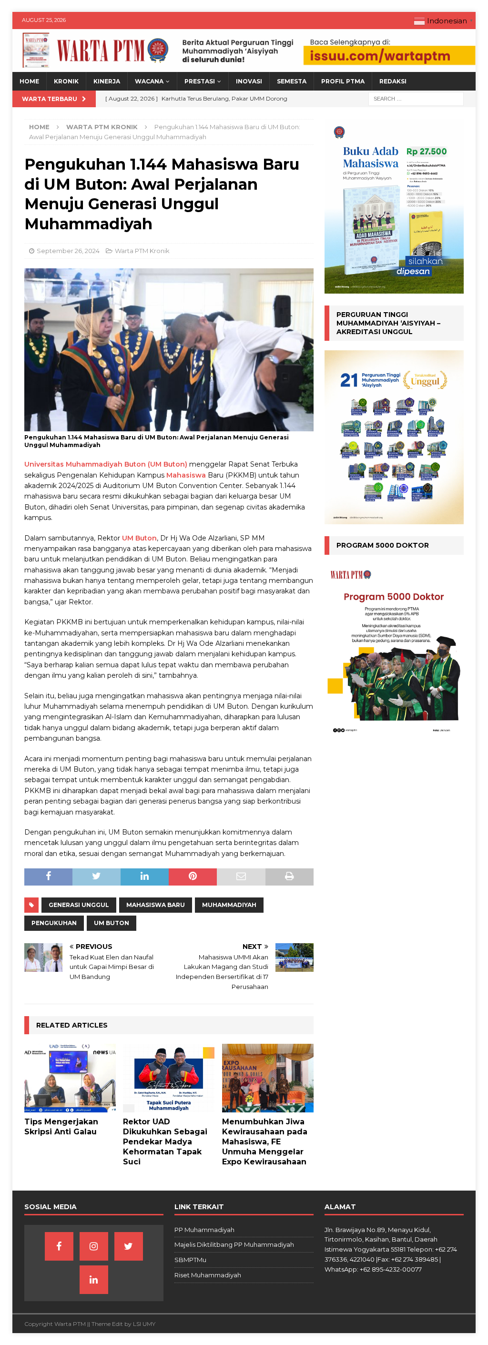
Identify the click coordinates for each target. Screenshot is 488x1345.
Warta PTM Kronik (142, 251)
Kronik (66, 81)
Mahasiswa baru (155, 904)
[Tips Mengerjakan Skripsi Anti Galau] (70, 1078)
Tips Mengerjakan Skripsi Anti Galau (61, 1126)
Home (29, 81)
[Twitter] (128, 1246)
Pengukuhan (54, 923)
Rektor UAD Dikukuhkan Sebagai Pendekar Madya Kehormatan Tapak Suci (165, 1141)
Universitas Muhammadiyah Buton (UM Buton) (105, 464)
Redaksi (393, 81)
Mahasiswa (186, 475)
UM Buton (139, 538)
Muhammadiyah (229, 904)
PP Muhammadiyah (204, 1229)
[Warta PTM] (244, 66)
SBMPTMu (190, 1259)
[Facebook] (59, 1246)
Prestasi (199, 81)
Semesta (291, 81)
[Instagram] (94, 1246)
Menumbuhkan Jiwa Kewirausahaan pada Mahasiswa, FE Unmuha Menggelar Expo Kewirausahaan (264, 1141)
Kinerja (106, 81)
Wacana (149, 81)
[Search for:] (416, 98)
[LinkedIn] (94, 1279)
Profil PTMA (343, 81)
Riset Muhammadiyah (207, 1275)
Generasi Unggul (79, 904)
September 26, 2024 (68, 251)
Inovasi (249, 81)
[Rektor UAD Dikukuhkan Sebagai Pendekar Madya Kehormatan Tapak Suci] (168, 1078)
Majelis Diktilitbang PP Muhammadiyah (234, 1244)
